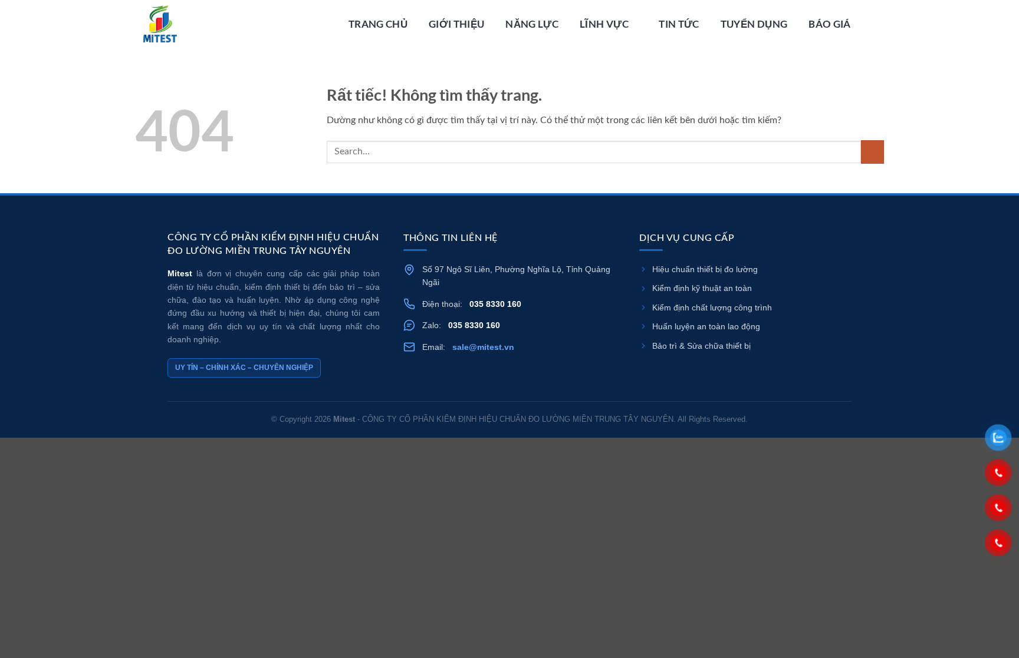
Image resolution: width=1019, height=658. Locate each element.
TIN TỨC (679, 24)
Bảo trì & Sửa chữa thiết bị (701, 346)
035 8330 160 (495, 304)
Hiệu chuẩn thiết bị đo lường (705, 269)
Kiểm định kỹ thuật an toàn (702, 288)
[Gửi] (872, 151)
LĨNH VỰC (604, 24)
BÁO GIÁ (829, 24)
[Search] (878, 24)
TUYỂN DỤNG (754, 24)
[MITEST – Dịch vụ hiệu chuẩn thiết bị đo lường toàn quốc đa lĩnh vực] (201, 24)
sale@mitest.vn (483, 347)
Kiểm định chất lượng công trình (712, 307)
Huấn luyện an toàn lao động (706, 326)
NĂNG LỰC (531, 24)
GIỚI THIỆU (456, 24)
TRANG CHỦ (378, 24)
